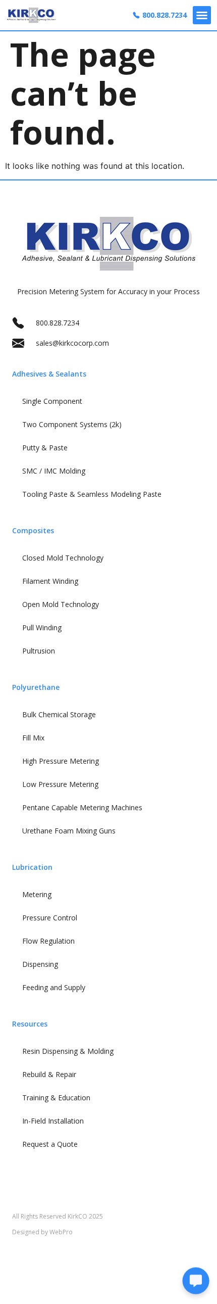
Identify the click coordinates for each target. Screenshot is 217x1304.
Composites (33, 530)
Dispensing (40, 964)
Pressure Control (49, 917)
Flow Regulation (48, 941)
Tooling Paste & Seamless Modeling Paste (91, 494)
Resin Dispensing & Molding (68, 1051)
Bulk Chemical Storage (59, 714)
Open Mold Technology (60, 604)
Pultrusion (38, 651)
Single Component (52, 401)
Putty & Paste (45, 447)
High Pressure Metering (60, 761)
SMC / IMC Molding (53, 471)
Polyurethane (36, 687)
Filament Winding (50, 581)
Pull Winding (42, 627)
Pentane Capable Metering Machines (82, 807)
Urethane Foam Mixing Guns (69, 830)
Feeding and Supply (53, 987)
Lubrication (32, 867)
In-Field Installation (53, 1121)
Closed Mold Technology (62, 558)
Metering (36, 894)
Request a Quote (50, 1144)
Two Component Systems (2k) (72, 424)
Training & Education (56, 1097)
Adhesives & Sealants (49, 374)
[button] (202, 15)
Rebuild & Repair (49, 1074)
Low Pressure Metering (60, 784)
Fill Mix (33, 737)
